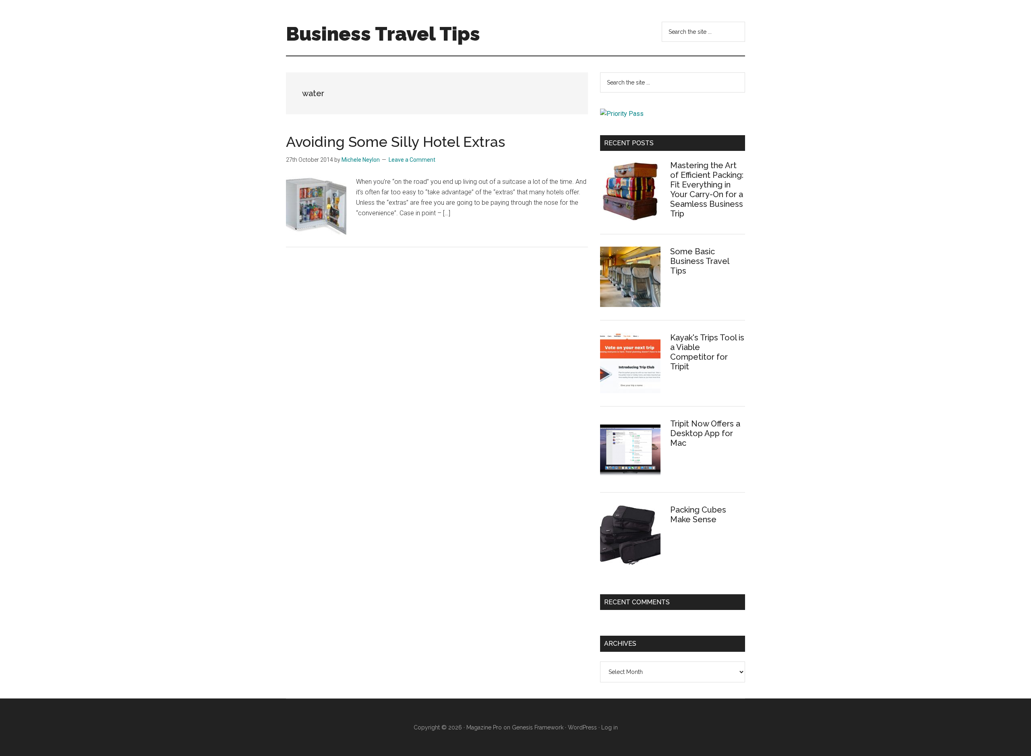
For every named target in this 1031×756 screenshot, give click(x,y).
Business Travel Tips (383, 34)
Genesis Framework (537, 727)
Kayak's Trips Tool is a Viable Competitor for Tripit (707, 352)
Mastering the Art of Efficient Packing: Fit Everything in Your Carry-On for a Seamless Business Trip (706, 189)
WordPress (582, 727)
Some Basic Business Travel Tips (699, 261)
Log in (609, 727)
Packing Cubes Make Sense (698, 514)
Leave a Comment (412, 160)
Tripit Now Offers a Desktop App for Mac (705, 433)
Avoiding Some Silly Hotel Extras (395, 141)
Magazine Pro (484, 727)
